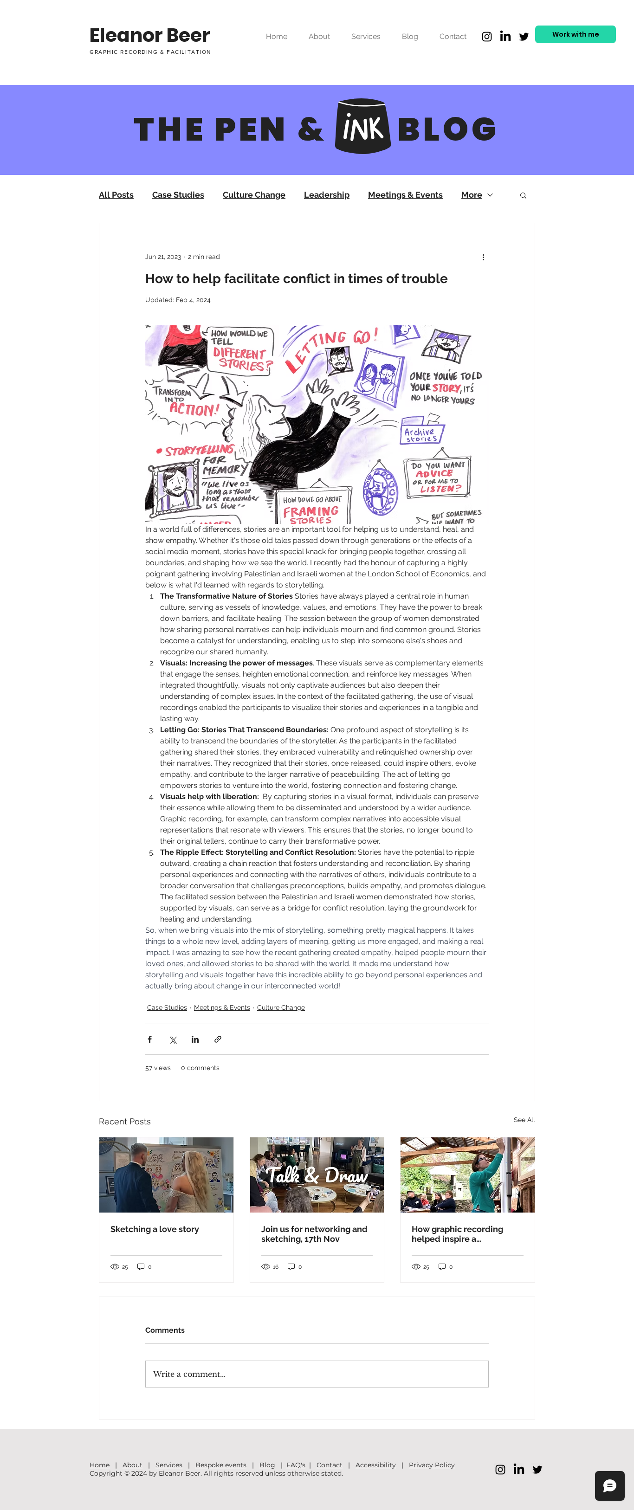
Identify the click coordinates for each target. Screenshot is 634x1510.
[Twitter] (524, 36)
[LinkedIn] (505, 36)
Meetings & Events (405, 195)
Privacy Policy (432, 1465)
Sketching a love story (154, 1229)
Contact (330, 1465)
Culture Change (254, 195)
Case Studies (178, 195)
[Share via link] (217, 1039)
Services (168, 1465)
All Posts (116, 195)
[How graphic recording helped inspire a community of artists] (468, 1175)
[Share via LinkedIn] (195, 1039)
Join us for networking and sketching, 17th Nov (314, 1234)
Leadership (326, 195)
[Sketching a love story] (166, 1175)
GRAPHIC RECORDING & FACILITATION (151, 52)
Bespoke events (220, 1465)
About (132, 1465)
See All (524, 1119)
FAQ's (295, 1465)
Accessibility (376, 1465)
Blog (267, 1465)
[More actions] (483, 256)
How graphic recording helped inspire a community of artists (457, 1234)
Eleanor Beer (150, 35)
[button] (523, 195)
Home (100, 1465)
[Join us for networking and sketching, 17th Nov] (317, 1175)
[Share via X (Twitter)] (172, 1039)
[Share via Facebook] (149, 1039)
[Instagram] (486, 36)
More (471, 195)
